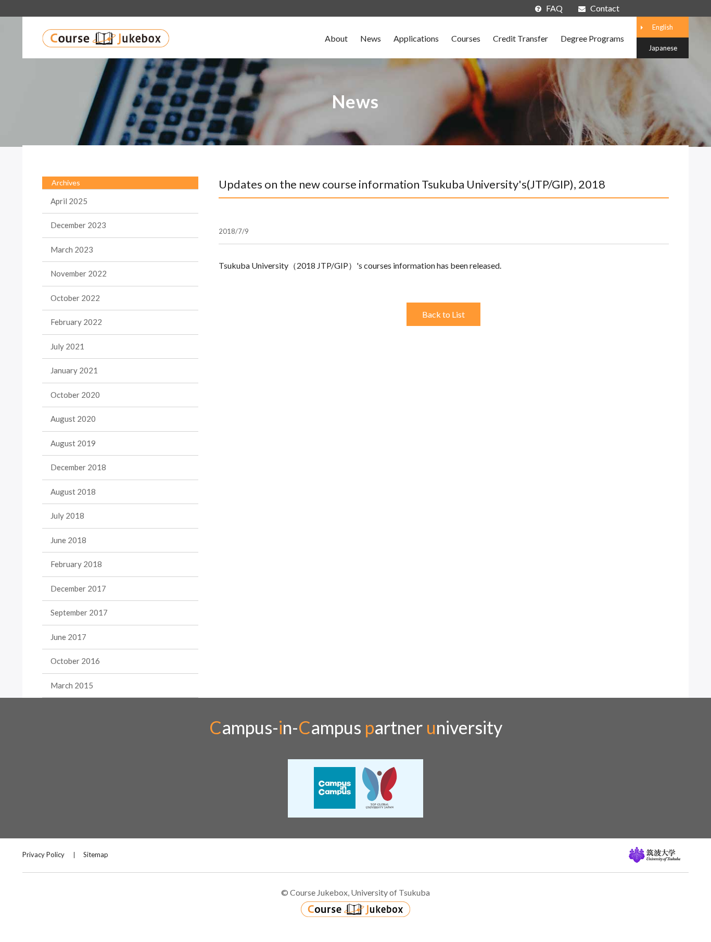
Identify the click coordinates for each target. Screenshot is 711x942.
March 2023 (71, 249)
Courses (465, 38)
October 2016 (75, 660)
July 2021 (67, 346)
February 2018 (76, 564)
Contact (604, 8)
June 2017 (68, 637)
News (370, 38)
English (662, 27)
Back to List (443, 314)
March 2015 (71, 685)
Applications (416, 38)
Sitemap (95, 854)
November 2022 (78, 273)
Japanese (663, 48)
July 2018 (67, 515)
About (336, 38)
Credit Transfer (520, 38)
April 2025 (68, 201)
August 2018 (73, 491)
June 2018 (68, 540)
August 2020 (73, 418)
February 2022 (76, 321)
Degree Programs (592, 38)
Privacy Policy (43, 854)
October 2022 (75, 298)
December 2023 (78, 225)
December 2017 (78, 588)
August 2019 (73, 443)
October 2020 (75, 394)
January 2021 (74, 370)
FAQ (554, 8)
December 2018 (78, 467)
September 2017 (79, 612)
